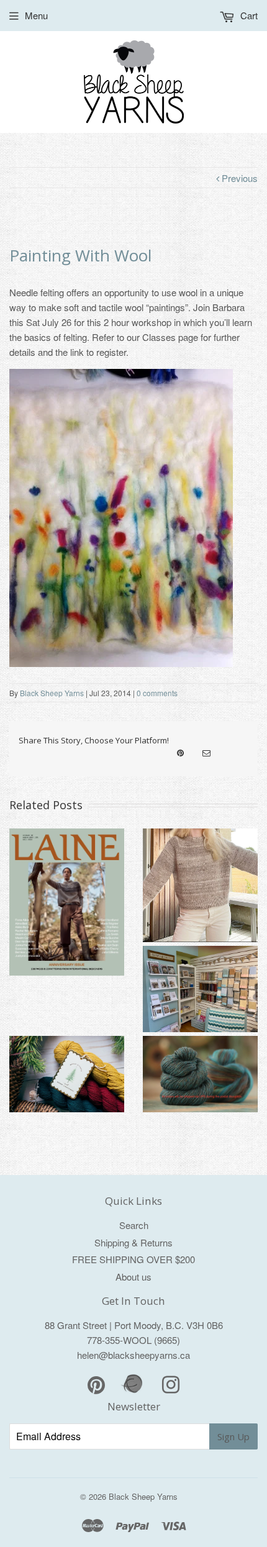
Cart (248, 15)
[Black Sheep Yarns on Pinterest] (180, 753)
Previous (238, 177)
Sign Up (233, 1436)
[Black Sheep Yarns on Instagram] (206, 753)
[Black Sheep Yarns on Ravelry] (133, 1391)
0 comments (157, 692)
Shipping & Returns (133, 1242)
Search (133, 1225)
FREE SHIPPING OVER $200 (133, 1259)
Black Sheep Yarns (52, 692)
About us (133, 1276)
